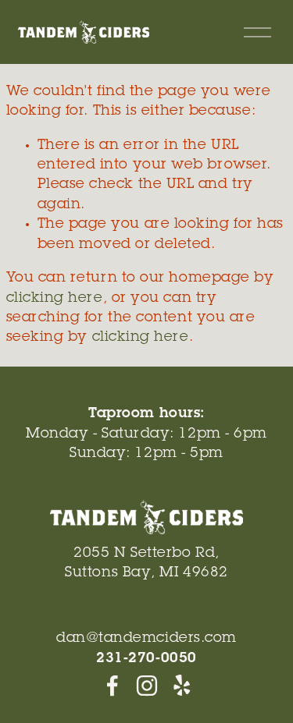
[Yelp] (181, 685)
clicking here (54, 299)
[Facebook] (112, 685)
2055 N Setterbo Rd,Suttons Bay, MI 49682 (146, 563)
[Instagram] (147, 685)
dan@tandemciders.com (146, 639)
